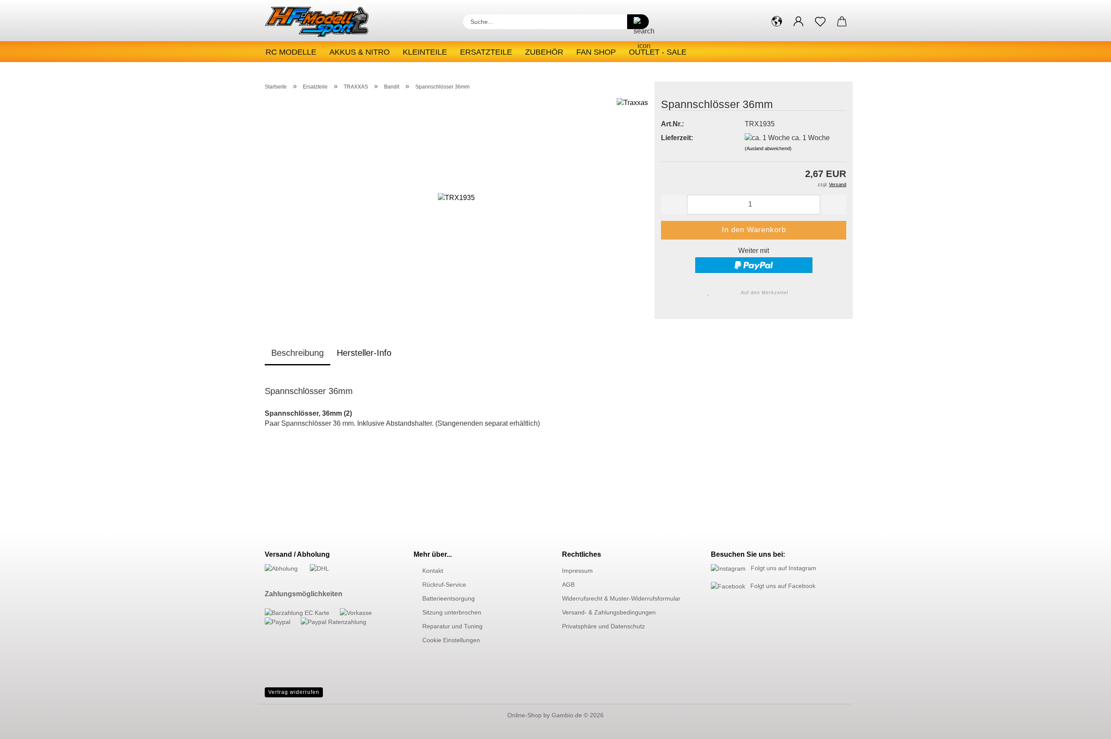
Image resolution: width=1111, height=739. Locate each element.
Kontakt (432, 570)
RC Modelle (291, 52)
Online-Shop (524, 715)
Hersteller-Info (364, 353)
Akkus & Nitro (359, 52)
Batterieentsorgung (448, 598)
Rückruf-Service (444, 584)
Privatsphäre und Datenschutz (603, 626)
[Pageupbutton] (1087, 726)
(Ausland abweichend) (768, 148)
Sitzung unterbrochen (451, 612)
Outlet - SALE (658, 52)
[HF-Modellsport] (326, 22)
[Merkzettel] (820, 22)
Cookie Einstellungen (451, 640)
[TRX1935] (456, 206)
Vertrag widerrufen (293, 692)
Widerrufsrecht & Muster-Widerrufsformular (621, 598)
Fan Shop (596, 52)
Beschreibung (297, 353)
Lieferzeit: (677, 137)
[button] (777, 22)
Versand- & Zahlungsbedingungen (609, 612)
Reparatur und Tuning (452, 626)
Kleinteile (425, 52)
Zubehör (544, 52)
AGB (568, 584)
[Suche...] (638, 21)
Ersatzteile (486, 52)
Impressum (577, 570)
